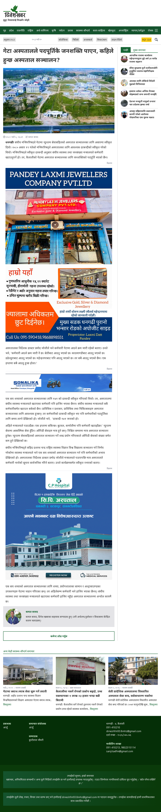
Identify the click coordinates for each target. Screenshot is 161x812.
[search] (156, 39)
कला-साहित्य (99, 30)
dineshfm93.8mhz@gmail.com (79, 797)
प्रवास (70, 30)
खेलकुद (111, 30)
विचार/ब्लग (102, 39)
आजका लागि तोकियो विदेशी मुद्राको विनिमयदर (142, 83)
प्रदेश (11, 30)
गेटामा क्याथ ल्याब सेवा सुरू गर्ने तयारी (25, 691)
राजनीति (21, 30)
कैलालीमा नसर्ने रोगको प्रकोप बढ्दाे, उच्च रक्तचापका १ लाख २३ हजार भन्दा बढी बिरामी (79, 696)
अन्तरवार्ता (88, 39)
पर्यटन (62, 30)
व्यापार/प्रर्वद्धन (138, 30)
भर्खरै (125, 50)
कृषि (54, 30)
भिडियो (76, 39)
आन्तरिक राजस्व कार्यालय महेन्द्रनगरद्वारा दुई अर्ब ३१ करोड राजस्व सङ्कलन (143, 58)
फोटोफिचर (63, 39)
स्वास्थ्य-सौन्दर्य (83, 30)
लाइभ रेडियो (117, 39)
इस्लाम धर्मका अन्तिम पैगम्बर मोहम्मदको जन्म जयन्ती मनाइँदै (142, 93)
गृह (4, 30)
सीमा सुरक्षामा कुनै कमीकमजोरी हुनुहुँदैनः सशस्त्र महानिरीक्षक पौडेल (143, 71)
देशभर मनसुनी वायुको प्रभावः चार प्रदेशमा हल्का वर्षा (142, 103)
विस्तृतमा (7, 705)
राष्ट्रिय (30, 30)
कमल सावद (32, 612)
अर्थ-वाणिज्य (42, 30)
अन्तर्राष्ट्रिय (123, 30)
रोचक (150, 30)
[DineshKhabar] (14, 11)
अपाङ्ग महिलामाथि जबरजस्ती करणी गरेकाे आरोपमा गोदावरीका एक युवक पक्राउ (142, 114)
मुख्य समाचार (139, 50)
